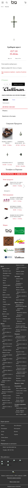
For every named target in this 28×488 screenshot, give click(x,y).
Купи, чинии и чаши (21, 388)
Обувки (2, 323)
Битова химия (19, 397)
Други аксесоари (20, 299)
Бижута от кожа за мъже (7, 407)
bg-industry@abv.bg (11, 447)
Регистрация (17, 428)
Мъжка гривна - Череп (7, 142)
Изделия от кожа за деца (21, 358)
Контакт (16, 431)
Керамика (18, 378)
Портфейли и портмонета (19, 284)
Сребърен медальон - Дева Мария (20, 142)
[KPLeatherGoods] (8, 241)
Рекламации (4, 428)
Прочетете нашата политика (14, 477)
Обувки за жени (6, 326)
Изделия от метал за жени (21, 344)
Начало (2, 6)
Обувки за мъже (6, 352)
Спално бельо (19, 393)
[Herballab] (8, 251)
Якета (4, 282)
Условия (3, 440)
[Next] (23, 186)
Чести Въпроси (17, 425)
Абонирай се (7, 191)
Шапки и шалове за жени (21, 296)
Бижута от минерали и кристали (7, 392)
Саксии (18, 395)
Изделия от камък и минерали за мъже (21, 372)
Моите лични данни (15, 481)
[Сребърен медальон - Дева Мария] (21, 133)
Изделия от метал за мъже (21, 348)
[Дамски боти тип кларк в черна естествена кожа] (6, 185)
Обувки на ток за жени (6, 329)
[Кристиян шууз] (19, 231)
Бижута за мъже (7, 398)
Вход (2, 434)
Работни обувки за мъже (7, 371)
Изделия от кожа (20, 351)
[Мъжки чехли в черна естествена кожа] (6, 217)
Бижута (2, 384)
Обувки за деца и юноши (6, 381)
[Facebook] (2, 453)
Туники (5, 278)
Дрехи (2, 266)
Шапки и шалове (20, 289)
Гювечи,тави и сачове (21, 390)
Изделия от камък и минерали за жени (21, 369)
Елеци (4, 302)
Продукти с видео (19, 383)
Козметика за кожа (20, 323)
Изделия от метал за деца (21, 341)
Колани (18, 281)
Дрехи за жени (5, 268)
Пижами (5, 287)
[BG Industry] (8, 231)
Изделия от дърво (20, 375)
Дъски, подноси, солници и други (19, 401)
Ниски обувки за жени (6, 333)
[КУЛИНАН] (19, 258)
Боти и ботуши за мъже (7, 367)
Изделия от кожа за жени (21, 355)
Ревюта (5, 110)
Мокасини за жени (7, 343)
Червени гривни (20, 271)
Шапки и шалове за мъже (21, 293)
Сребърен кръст (7, 162)
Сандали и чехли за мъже (7, 375)
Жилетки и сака (7, 271)
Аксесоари (17, 276)
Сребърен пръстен (20, 163)
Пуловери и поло (7, 273)
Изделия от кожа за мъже (21, 362)
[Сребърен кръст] (14, 35)
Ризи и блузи (6, 275)
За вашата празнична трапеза (20, 405)
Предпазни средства (22, 312)
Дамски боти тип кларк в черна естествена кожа (16, 183)
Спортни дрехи (6, 285)
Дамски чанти (19, 278)
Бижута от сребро (6, 389)
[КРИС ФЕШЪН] (19, 241)
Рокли (4, 280)
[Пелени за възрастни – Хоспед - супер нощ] (6, 200)
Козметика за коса (20, 318)
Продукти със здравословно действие (21, 305)
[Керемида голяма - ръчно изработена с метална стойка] (6, 209)
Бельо (4, 292)
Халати (4, 290)
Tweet (13, 99)
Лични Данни (4, 437)
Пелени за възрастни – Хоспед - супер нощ (17, 198)
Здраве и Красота (19, 302)
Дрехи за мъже (6, 294)
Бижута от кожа (6, 400)
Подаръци (7, 6)
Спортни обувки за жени (7, 340)
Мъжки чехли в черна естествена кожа (17, 216)
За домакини (18, 386)
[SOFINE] (8, 257)
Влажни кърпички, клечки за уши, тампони (21, 326)
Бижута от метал (20, 265)
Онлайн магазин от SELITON (14, 486)
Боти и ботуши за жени (7, 347)
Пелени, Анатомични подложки (21, 330)
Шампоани (19, 321)
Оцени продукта (6, 102)
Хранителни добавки (19, 309)
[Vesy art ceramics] (19, 250)
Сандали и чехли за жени (7, 337)
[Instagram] (6, 453)
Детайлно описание (9, 107)
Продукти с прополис (19, 315)
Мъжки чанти (19, 287)
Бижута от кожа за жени (7, 403)
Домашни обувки (7, 350)
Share (6, 99)
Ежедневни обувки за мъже (7, 355)
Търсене (16, 434)
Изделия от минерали (21, 365)
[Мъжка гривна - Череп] (7, 133)
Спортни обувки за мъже (7, 363)
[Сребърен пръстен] (21, 154)
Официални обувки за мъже (7, 359)
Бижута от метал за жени (21, 268)
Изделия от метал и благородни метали (20, 337)
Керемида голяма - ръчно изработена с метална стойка (16, 207)
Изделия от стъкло (20, 380)
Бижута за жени (7, 395)
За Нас (2, 431)
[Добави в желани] (24, 79)
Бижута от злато (6, 387)
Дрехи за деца (5, 313)
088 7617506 (11, 450)
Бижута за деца (20, 273)
